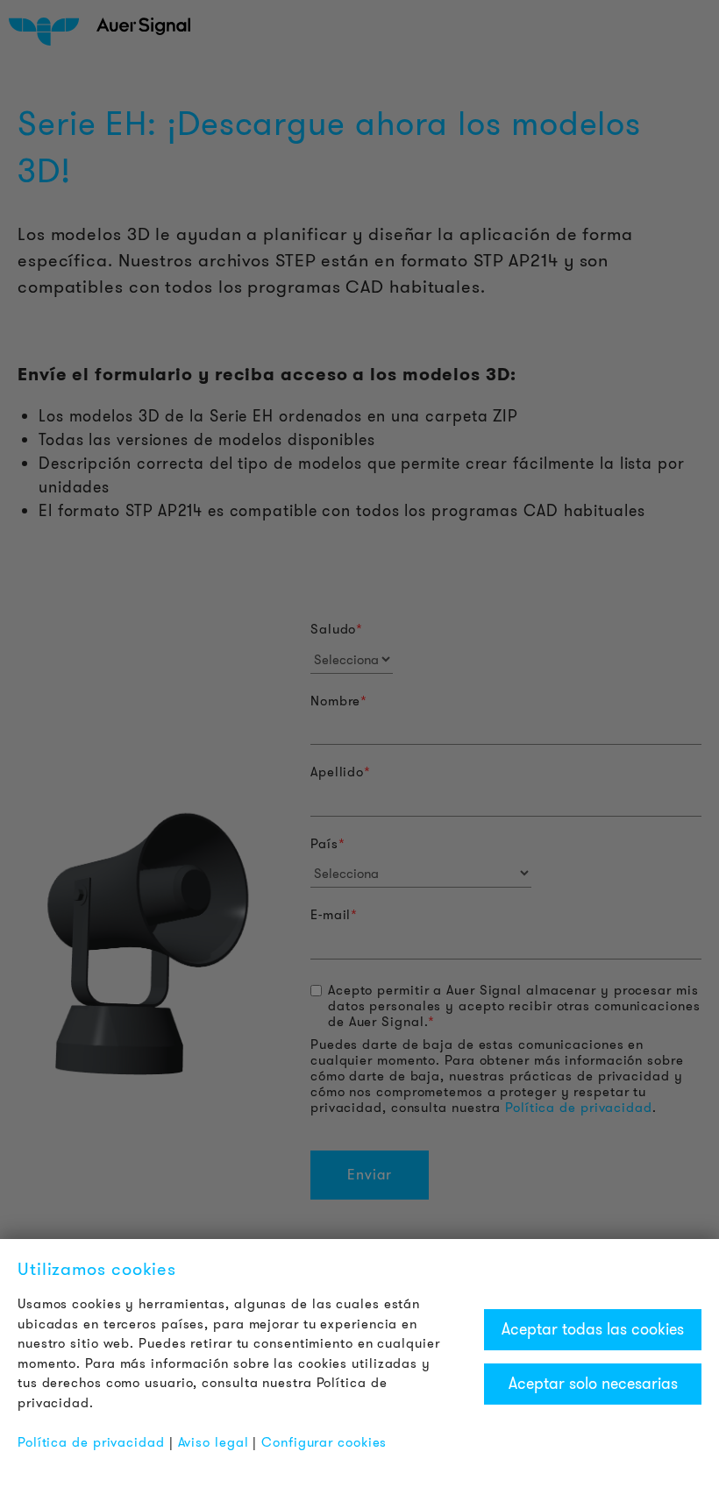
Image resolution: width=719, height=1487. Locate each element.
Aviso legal (213, 1442)
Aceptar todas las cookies (593, 1329)
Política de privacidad (91, 1442)
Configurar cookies (324, 1442)
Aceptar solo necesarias (593, 1383)
